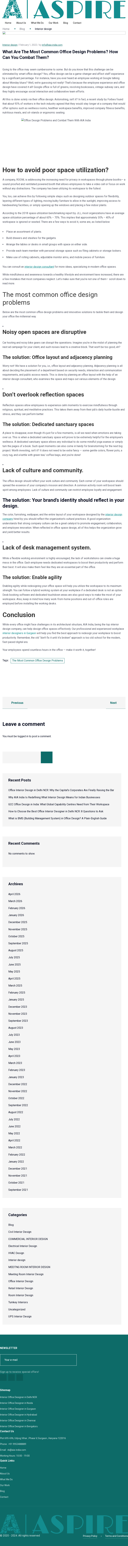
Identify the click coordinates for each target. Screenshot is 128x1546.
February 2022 (16, 1154)
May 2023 (14, 1049)
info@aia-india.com (52, 45)
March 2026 (15, 901)
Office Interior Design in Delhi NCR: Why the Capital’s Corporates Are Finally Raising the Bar (61, 790)
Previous (17, 703)
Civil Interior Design (19, 1231)
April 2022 (14, 1140)
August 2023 (15, 1027)
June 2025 (14, 964)
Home (8, 23)
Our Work (53, 23)
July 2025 (14, 957)
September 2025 (18, 943)
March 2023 (15, 1063)
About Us (21, 23)
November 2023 (17, 1013)
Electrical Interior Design (22, 1246)
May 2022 (14, 1133)
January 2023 (16, 1077)
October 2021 (16, 1182)
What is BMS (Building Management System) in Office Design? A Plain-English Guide (57, 818)
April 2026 (14, 894)
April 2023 (14, 1056)
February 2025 (16, 992)
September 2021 (18, 1189)
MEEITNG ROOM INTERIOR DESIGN (29, 1267)
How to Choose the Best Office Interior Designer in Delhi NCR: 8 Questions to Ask (55, 811)
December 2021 (17, 1168)
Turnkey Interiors (18, 1302)
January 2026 (16, 915)
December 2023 (17, 1006)
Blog (65, 23)
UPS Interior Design (20, 1316)
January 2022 (16, 1161)
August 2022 (15, 1112)
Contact (77, 23)
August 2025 (15, 950)
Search (46, 757)
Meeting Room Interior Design (26, 1274)
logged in (23, 736)
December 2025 (17, 922)
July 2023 (14, 1034)
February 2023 (16, 1070)
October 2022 (16, 1098)
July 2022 (14, 1119)
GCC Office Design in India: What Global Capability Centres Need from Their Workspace (58, 804)
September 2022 (18, 1105)
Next (113, 703)
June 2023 (14, 1042)
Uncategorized (16, 1309)
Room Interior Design (20, 1295)
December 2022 (17, 1084)
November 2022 (17, 1091)
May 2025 (14, 971)
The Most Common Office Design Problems (37, 660)
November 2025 (17, 929)
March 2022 (15, 1147)
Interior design (16, 1260)
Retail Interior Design (20, 1288)
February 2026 (16, 908)
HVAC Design (16, 1253)
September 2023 (18, 1020)
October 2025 (16, 936)
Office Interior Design (20, 1281)
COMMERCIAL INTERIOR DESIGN (28, 1239)
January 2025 (16, 999)
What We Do (37, 23)
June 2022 (14, 1126)
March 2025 (15, 985)
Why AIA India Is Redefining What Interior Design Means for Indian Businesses (54, 797)
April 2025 (14, 978)
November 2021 (17, 1175)
